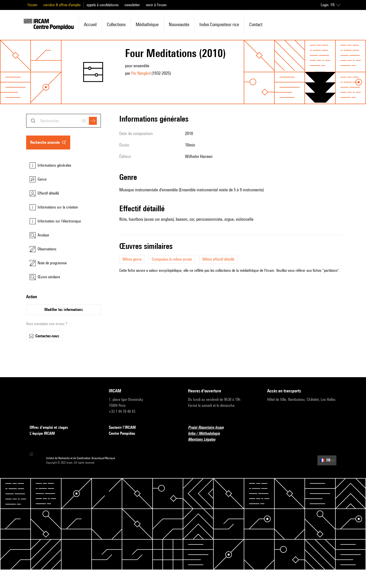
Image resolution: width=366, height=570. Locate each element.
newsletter (132, 4)
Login (325, 4)
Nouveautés (179, 24)
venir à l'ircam (156, 4)
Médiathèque (147, 24)
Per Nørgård (141, 73)
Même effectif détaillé (218, 259)
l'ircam (32, 4)
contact (255, 24)
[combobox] (63, 121)
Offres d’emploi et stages (49, 427)
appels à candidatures (103, 4)
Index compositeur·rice (219, 24)
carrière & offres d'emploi (61, 4)
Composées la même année (172, 259)
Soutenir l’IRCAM (122, 427)
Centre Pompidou (122, 433)
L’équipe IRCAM (42, 433)
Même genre (131, 259)
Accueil (90, 24)
